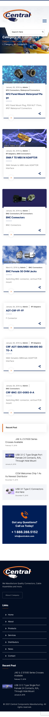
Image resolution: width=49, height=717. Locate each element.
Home (10, 614)
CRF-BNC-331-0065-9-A (20, 392)
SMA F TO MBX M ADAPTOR (21, 157)
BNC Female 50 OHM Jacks (21, 271)
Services (12, 635)
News (10, 649)
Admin (25, 87)
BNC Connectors (13, 214)
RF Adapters (11, 154)
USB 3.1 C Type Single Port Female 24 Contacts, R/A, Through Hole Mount (28, 457)
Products (12, 628)
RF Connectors (26, 214)
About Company (12, 595)
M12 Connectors (13, 90)
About (11, 621)
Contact (11, 656)
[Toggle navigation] (45, 21)
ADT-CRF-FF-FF (15, 310)
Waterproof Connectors (30, 90)
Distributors (13, 642)
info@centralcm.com (24, 536)
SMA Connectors (24, 154)
